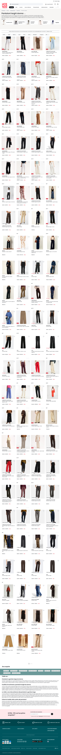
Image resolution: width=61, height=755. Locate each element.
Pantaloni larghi (24, 10)
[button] (58, 4)
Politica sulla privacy (29, 748)
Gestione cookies (35, 748)
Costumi (20, 7)
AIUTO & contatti (34, 728)
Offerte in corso (23, 748)
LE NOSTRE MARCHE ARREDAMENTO (52, 728)
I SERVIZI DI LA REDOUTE (20, 728)
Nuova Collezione (28, 7)
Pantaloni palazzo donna (16, 673)
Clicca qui (41, 716)
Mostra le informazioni (31, 734)
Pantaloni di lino (47, 670)
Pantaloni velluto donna (33, 670)
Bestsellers (52, 7)
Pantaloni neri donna (13, 670)
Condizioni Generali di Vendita (6, 748)
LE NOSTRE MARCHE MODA (50, 730)
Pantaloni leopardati (7, 673)
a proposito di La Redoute (6, 728)
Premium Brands (36, 7)
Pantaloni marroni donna (56, 670)
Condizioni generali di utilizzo (42, 748)
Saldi (16, 7)
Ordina (4, 34)
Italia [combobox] (57, 748)
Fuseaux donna (6, 670)
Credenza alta (40, 670)
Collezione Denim (44, 7)
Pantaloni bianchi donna (23, 670)
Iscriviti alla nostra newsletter (36, 712)
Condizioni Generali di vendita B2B (15, 748)
